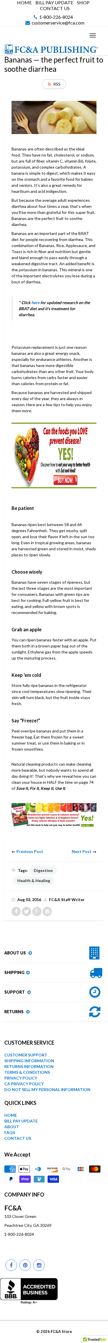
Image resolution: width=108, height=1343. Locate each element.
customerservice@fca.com (58, 22)
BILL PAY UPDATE (54, 2)
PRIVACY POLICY (20, 1077)
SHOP (83, 2)
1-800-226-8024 (56, 17)
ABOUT (11, 1126)
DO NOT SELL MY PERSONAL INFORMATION (47, 1089)
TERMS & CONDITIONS (27, 1072)
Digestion (43, 870)
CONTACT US (55, 8)
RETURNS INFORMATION (29, 1066)
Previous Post (29, 851)
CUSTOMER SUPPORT (25, 1054)
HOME (24, 2)
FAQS (9, 1132)
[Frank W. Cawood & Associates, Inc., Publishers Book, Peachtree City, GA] (29, 1291)
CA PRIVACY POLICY (24, 1083)
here (35, 302)
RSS (56, 84)
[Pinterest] (25, 1265)
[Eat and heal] (54, 815)
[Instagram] (39, 1265)
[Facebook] (11, 1265)
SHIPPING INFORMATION (29, 1060)
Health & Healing (33, 880)
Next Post (82, 851)
